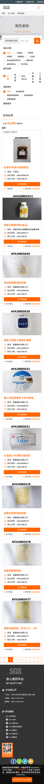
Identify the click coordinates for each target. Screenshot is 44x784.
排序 (4, 128)
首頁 (3, 13)
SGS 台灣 (12, 720)
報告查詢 (20, 13)
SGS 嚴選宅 (13, 730)
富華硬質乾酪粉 (12, 570)
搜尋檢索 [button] (40, 2)
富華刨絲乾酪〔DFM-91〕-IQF (20, 628)
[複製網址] (24, 761)
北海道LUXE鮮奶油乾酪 (17, 455)
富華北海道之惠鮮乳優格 (17, 340)
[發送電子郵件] (30, 761)
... (32, 660)
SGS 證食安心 (14, 723)
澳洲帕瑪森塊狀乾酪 (15, 282)
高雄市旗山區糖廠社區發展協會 (26, 229)
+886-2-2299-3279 (17, 698)
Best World (24, 77)
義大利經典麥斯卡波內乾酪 (19, 397)
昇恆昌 (15, 78)
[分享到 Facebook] (13, 761)
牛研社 (16, 172)
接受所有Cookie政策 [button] (22, 780)
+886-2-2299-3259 (17, 702)
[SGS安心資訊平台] (7, 750)
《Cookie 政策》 (19, 770)
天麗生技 (33, 77)
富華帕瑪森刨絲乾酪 (15, 513)
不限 (8, 77)
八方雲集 (40, 77)
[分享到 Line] (19, 761)
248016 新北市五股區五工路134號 (23, 695)
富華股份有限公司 (20, 287)
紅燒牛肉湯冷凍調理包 (16, 167)
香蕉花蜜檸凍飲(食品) (16, 225)
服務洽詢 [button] (20, 2)
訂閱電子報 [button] (30, 2)
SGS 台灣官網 (11, 716)
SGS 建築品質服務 (15, 727)
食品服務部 (36, 189)
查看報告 (23, 184)
